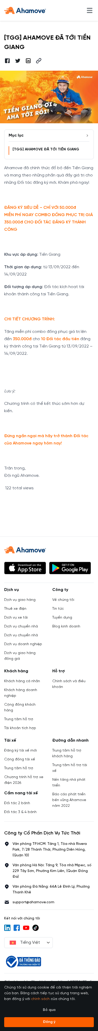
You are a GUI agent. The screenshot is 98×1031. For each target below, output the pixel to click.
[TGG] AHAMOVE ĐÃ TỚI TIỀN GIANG (46, 149)
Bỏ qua (49, 1010)
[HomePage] (25, 10)
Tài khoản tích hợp (20, 728)
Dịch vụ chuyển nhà (21, 627)
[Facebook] (17, 928)
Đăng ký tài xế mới (20, 751)
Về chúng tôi (63, 600)
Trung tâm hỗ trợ (18, 719)
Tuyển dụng (62, 618)
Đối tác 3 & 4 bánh (20, 812)
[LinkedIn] (7, 928)
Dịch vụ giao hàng (20, 600)
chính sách (40, 999)
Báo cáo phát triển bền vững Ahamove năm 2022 (69, 800)
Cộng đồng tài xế (19, 759)
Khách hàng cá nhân (22, 681)
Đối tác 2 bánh (17, 803)
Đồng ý (49, 1022)
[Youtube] (26, 928)
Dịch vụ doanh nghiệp (23, 644)
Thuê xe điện (15, 609)
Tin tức (58, 609)
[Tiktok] (35, 928)
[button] (39, 61)
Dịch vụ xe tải (16, 618)
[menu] (89, 10)
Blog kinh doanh (66, 627)
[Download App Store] (25, 568)
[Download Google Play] (70, 568)
